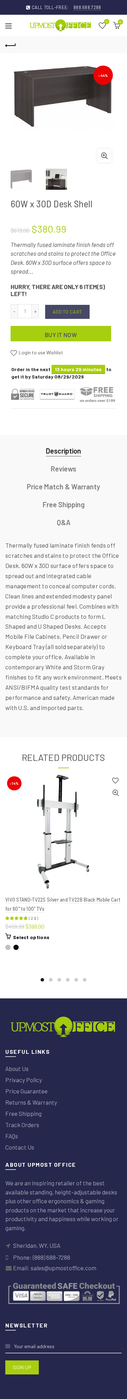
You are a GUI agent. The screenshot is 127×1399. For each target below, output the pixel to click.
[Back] (10, 45)
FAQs (11, 1135)
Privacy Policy (23, 1079)
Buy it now (61, 334)
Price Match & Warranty (63, 486)
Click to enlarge (104, 155)
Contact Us (19, 1147)
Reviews (63, 468)
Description (63, 451)
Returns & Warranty (31, 1102)
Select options (31, 937)
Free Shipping (64, 504)
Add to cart (67, 312)
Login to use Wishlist (40, 352)
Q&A (64, 522)
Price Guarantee (26, 1091)
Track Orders (22, 1124)
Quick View (115, 793)
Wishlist (106, 22)
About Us (17, 1068)
